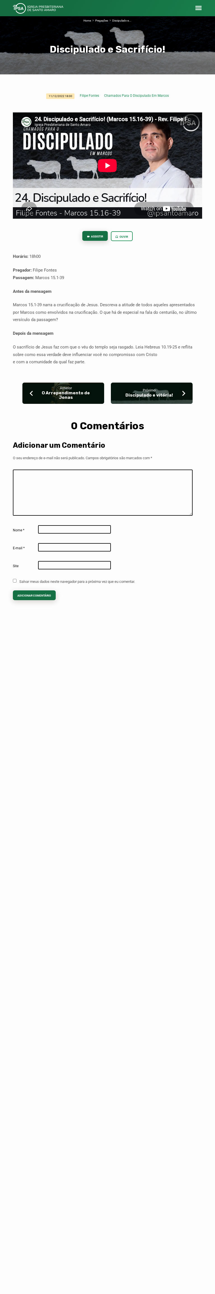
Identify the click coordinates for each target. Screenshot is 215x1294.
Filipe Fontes (89, 96)
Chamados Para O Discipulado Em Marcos (136, 96)
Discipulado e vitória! (149, 395)
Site (15, 566)
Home (87, 20)
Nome (18, 530)
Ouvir (123, 236)
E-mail (19, 548)
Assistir (96, 236)
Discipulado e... (121, 20)
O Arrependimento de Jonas (66, 395)
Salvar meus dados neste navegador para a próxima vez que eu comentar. (77, 581)
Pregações (101, 20)
